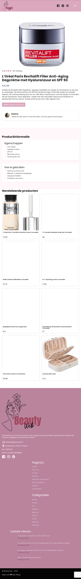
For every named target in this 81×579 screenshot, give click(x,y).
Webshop (35, 522)
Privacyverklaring (38, 482)
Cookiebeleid (36, 489)
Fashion (35, 503)
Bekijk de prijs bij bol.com (14, 105)
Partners (35, 476)
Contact (35, 473)
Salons (34, 466)
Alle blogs (35, 525)
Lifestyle (35, 509)
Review (34, 515)
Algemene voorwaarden (40, 479)
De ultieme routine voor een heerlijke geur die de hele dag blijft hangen (44, 543)
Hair (33, 506)
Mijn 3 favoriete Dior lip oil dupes (29, 557)
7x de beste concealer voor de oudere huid (33, 536)
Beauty (34, 500)
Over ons (35, 470)
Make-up (35, 512)
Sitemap (35, 486)
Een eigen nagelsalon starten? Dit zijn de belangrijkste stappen (41, 550)
